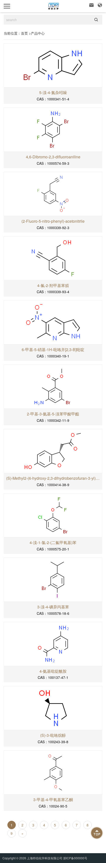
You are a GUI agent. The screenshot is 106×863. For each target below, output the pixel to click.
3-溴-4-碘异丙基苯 (53, 607)
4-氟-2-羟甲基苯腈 (53, 285)
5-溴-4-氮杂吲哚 (53, 92)
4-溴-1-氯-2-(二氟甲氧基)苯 (53, 542)
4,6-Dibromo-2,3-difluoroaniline (53, 157)
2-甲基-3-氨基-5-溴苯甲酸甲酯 (53, 414)
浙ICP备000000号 (75, 858)
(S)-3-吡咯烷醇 (53, 735)
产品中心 (38, 33)
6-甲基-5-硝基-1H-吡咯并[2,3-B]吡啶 (53, 349)
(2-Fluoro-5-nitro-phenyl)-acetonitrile (53, 221)
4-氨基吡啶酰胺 (53, 671)
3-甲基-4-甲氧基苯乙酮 (53, 799)
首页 (24, 33)
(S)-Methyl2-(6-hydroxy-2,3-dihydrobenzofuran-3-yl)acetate (53, 478)
